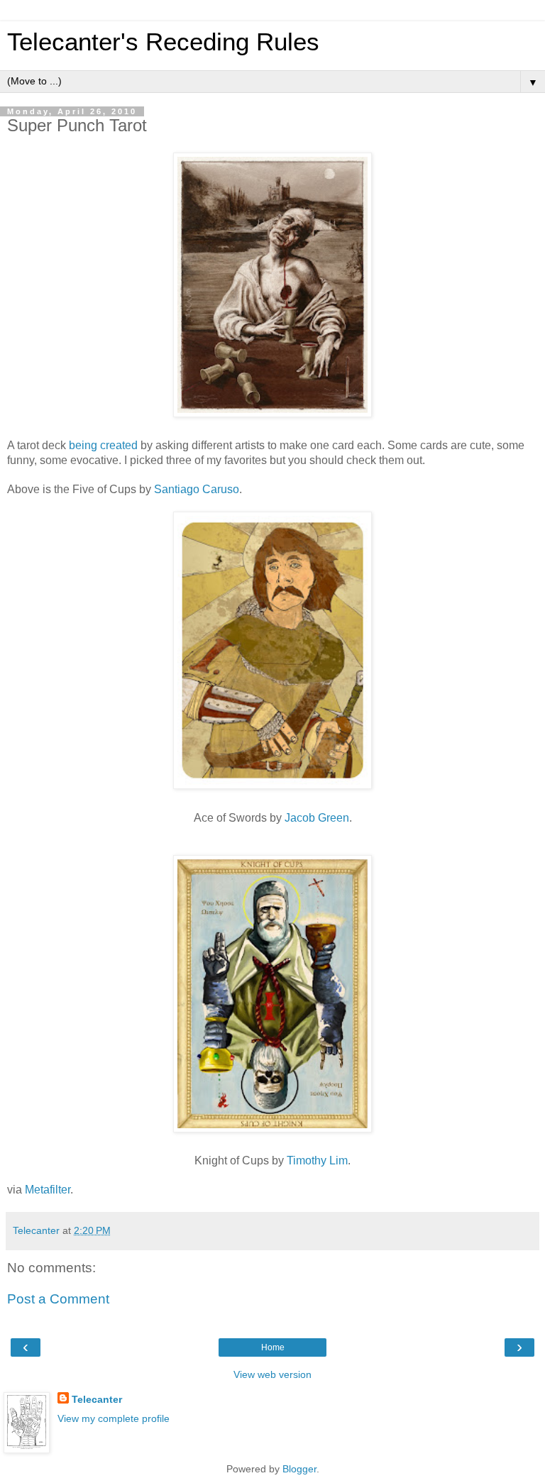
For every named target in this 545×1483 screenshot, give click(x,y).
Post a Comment (58, 1298)
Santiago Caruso (196, 489)
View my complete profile (113, 1418)
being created (103, 445)
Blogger (299, 1468)
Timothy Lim (317, 1160)
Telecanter (97, 1399)
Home (273, 1347)
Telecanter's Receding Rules (163, 41)
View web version (272, 1374)
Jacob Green (317, 818)
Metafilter (47, 1190)
